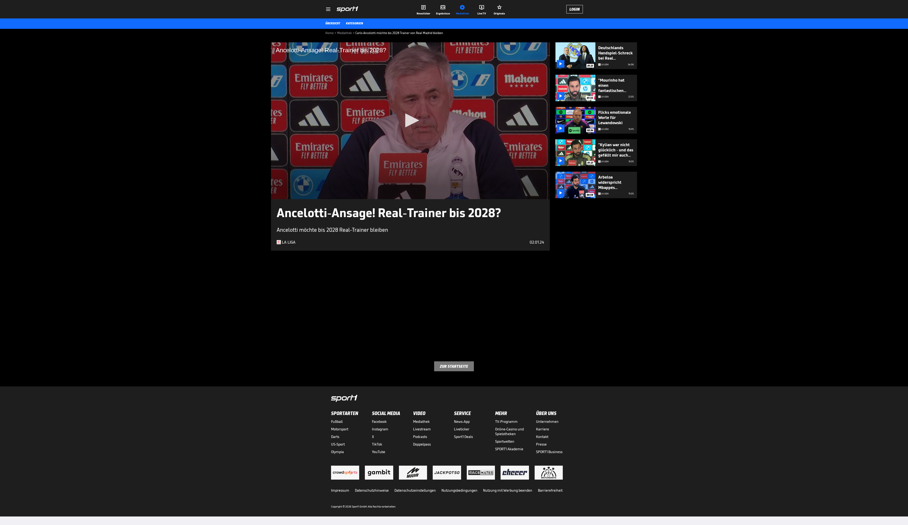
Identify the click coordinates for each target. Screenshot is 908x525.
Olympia (337, 452)
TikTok (377, 444)
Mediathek (421, 421)
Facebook (379, 421)
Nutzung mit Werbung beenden (507, 490)
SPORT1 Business (549, 452)
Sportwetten (504, 441)
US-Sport (338, 444)
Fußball (337, 421)
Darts (335, 436)
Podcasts (420, 436)
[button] (410, 120)
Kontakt (542, 436)
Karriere (542, 429)
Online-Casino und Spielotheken (509, 431)
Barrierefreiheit (550, 490)
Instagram (380, 429)
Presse (541, 444)
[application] (410, 120)
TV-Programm (506, 421)
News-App (462, 421)
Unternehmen (547, 421)
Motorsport (339, 429)
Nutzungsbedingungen (459, 490)
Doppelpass (422, 444)
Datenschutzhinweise (372, 490)
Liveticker (461, 429)
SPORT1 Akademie (509, 449)
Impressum (340, 490)
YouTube (378, 452)
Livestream (422, 429)
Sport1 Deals (463, 436)
